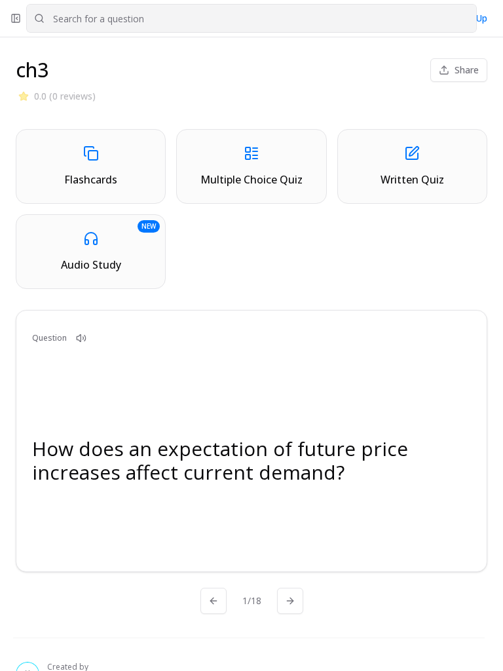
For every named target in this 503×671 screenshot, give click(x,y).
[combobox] (251, 18)
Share (467, 70)
